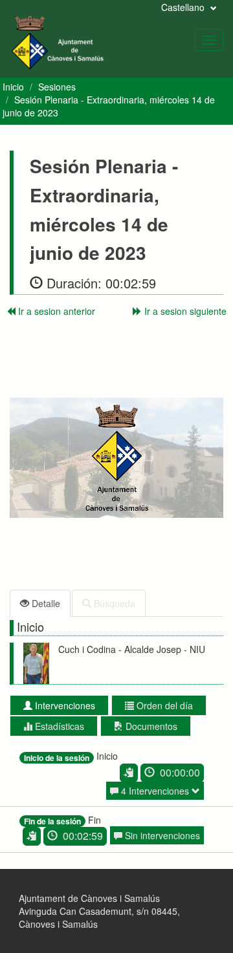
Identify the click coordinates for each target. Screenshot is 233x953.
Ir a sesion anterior (55, 311)
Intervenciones (63, 705)
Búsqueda (113, 603)
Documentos (150, 726)
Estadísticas (58, 726)
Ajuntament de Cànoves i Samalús (89, 898)
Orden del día (163, 705)
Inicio (13, 86)
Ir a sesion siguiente (184, 311)
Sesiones (57, 86)
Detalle (44, 603)
